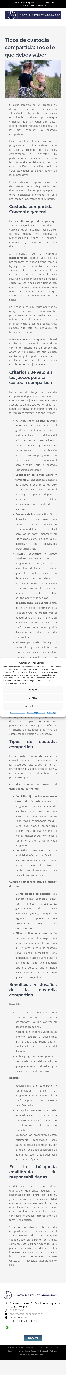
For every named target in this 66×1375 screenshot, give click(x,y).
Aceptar (33, 689)
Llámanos (22, 1256)
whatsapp (15, 1260)
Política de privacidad (36, 712)
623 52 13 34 (17, 1310)
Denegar (33, 697)
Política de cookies (17, 712)
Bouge (33, 1351)
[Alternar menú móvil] (59, 20)
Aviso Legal (51, 712)
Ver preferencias (33, 706)
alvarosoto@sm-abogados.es (33, 5)
